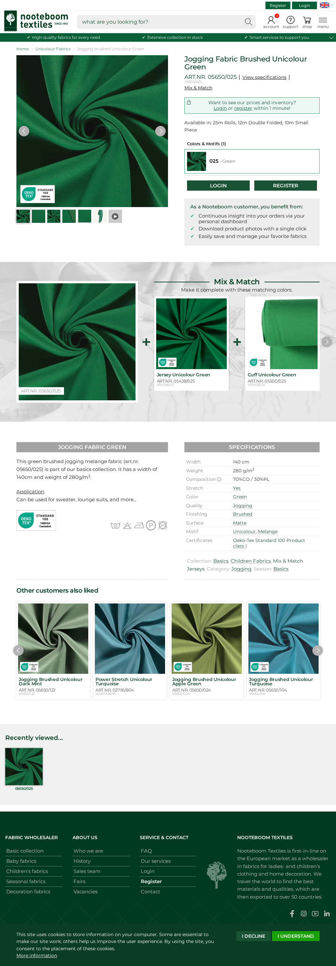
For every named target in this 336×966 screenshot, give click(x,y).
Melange (268, 531)
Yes (237, 488)
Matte (239, 523)
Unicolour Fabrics (53, 48)
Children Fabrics (251, 561)
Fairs (79, 881)
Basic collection (25, 851)
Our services (156, 861)
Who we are (88, 851)
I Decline (253, 936)
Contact (150, 891)
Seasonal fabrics (25, 881)
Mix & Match (198, 88)
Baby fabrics (21, 861)
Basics (220, 561)
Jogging (242, 505)
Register (278, 5)
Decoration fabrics (28, 891)
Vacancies (85, 891)
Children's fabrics (27, 871)
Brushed (242, 514)
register (243, 108)
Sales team (87, 871)
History (82, 861)
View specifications (264, 77)
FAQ (146, 851)
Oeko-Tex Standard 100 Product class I (269, 543)
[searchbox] (166, 22)
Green (240, 497)
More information (36, 955)
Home (22, 48)
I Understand (296, 936)
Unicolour (244, 531)
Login (304, 5)
